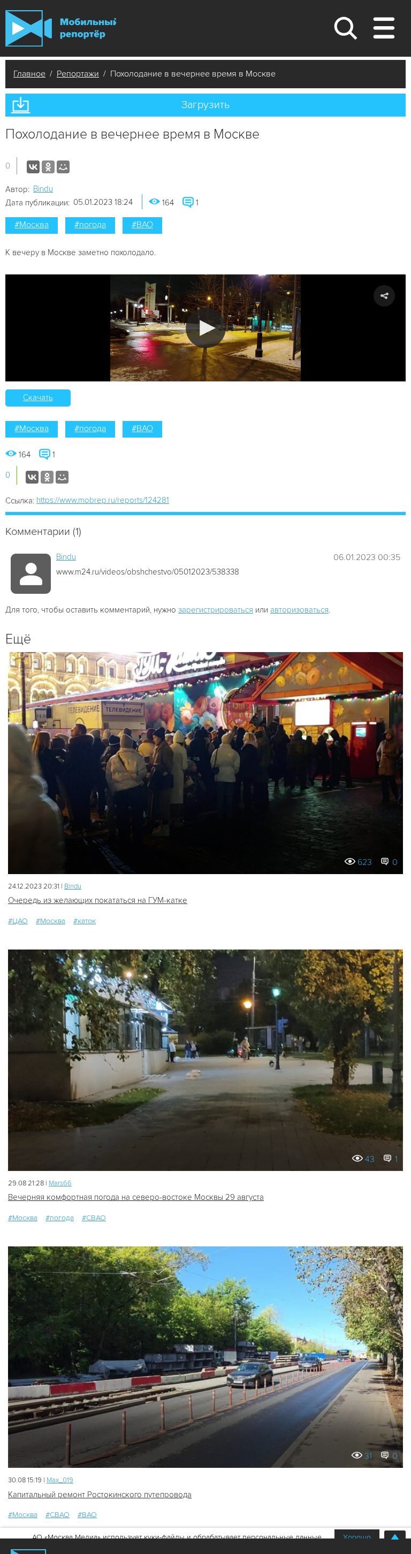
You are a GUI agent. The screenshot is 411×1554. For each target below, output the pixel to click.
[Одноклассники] (48, 166)
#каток (84, 920)
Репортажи (78, 73)
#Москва (31, 224)
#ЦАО (18, 920)
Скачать (38, 397)
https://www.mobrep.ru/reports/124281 (102, 500)
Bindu (43, 189)
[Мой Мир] (63, 166)
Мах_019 (60, 1480)
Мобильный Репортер (60, 28)
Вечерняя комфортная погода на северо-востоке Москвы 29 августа (136, 1197)
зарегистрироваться (215, 610)
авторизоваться (299, 610)
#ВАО (142, 224)
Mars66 (60, 1183)
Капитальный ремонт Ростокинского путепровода (100, 1494)
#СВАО (94, 1217)
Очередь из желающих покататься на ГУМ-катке (97, 900)
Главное (29, 73)
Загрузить (205, 104)
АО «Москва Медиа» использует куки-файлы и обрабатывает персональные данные (177, 1537)
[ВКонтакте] (33, 166)
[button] (206, 328)
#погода (90, 224)
